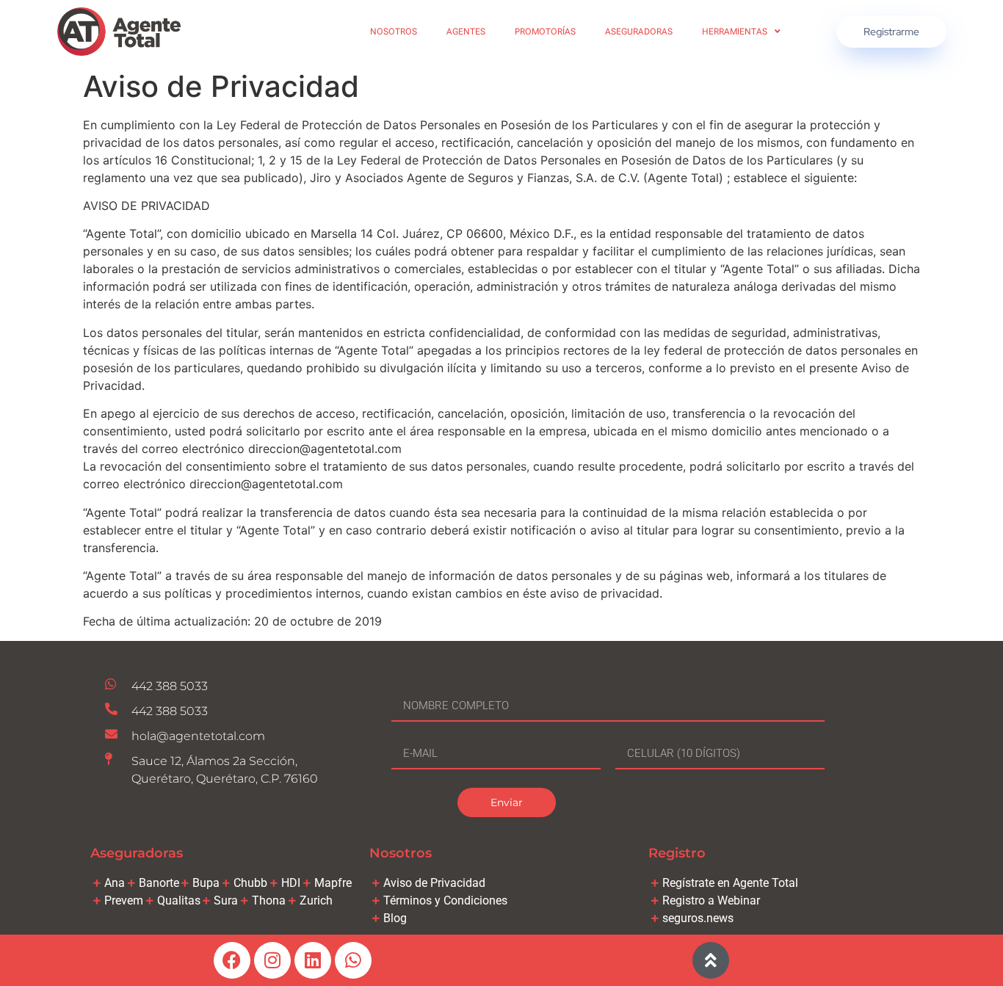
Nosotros (393, 31)
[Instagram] (272, 960)
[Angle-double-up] (710, 960)
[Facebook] (232, 960)
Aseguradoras (639, 31)
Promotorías (545, 31)
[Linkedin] (312, 960)
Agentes (465, 31)
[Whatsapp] (353, 960)
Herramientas (734, 31)
